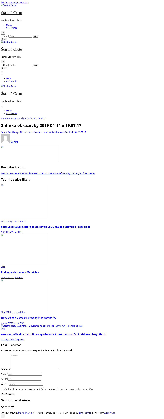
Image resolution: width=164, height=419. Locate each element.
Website (5, 384)
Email (4, 379)
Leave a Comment (56, 132)
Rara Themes (84, 412)
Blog (3, 221)
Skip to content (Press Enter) (15, 2)
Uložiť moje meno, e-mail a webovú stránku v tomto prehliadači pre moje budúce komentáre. (49, 389)
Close (4, 39)
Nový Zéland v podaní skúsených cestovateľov (28, 317)
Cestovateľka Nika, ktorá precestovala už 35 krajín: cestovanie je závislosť (45, 226)
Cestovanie (11, 27)
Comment (6, 369)
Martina (14, 141)
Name (4, 374)
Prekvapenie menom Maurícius (20, 272)
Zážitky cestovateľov (15, 221)
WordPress (109, 412)
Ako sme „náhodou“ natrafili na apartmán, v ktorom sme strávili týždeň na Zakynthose (53, 334)
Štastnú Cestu (11, 13)
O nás (9, 25)
